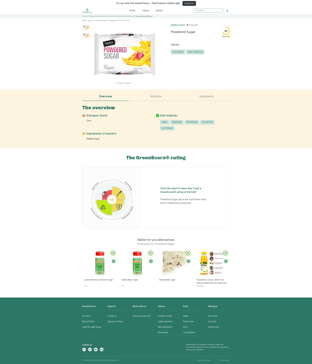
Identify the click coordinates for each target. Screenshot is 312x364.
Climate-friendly (165, 316)
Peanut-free (213, 327)
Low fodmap (167, 128)
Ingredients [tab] (206, 96)
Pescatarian (192, 122)
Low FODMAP (189, 332)
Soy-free (212, 321)
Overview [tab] (105, 96)
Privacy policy (224, 360)
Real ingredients (195, 52)
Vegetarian (176, 122)
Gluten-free (188, 321)
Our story (86, 316)
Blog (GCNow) (88, 321)
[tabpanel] (156, 122)
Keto (185, 327)
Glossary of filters (115, 321)
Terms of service (203, 360)
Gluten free (207, 122)
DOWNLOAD (189, 4)
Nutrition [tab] (156, 96)
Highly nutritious (165, 321)
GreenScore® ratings (91, 327)
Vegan (164, 122)
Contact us (112, 316)
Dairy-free (212, 316)
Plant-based (178, 52)
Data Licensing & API (142, 316)
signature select (178, 25)
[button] (208, 11)
